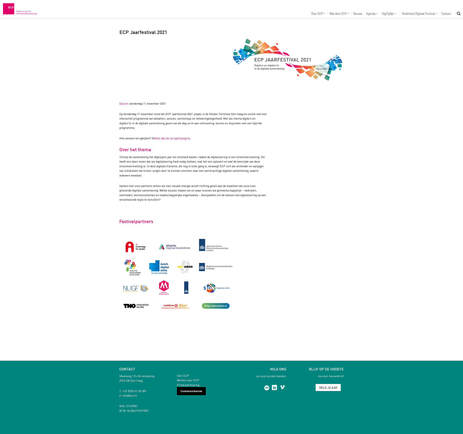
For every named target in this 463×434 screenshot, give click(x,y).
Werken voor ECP (188, 380)
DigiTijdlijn (388, 13)
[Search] (458, 13)
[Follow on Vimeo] (282, 388)
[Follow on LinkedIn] (274, 388)
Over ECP (317, 13)
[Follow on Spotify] (266, 388)
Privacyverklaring (188, 385)
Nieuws (357, 13)
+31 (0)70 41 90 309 (134, 391)
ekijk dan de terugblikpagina (172, 138)
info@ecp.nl (130, 395)
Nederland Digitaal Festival (418, 13)
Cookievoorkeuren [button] (191, 391)
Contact (446, 13)
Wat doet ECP (338, 13)
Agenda (370, 13)
